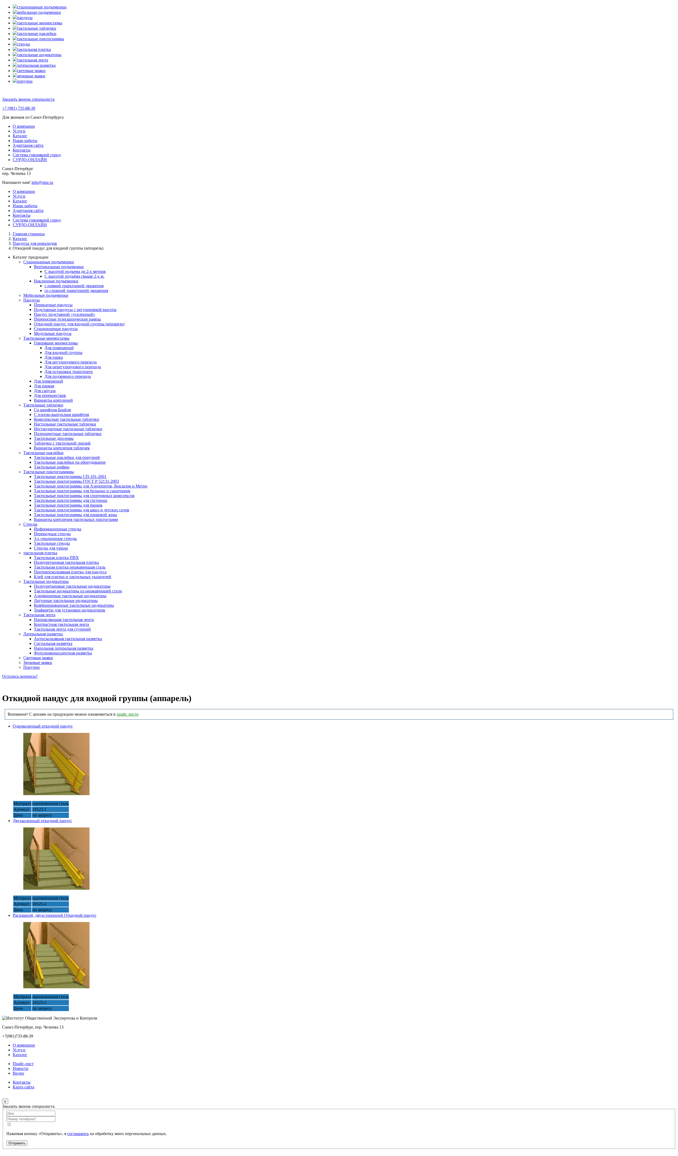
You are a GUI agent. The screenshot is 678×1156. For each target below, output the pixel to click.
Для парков (44, 386)
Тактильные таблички (43, 405)
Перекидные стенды (52, 534)
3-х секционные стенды (55, 538)
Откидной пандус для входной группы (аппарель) (79, 324)
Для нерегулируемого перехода (72, 367)
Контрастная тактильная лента (61, 624)
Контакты (21, 150)
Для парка (53, 357)
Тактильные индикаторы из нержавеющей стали (78, 591)
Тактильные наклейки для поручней (67, 457)
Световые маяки (38, 657)
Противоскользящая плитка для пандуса (70, 572)
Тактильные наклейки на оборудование (70, 462)
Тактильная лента (39, 615)
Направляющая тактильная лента (64, 619)
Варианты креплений (53, 400)
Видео (18, 1073)
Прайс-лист (23, 1063)
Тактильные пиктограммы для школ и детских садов (81, 510)
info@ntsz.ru (42, 182)
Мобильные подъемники (45, 295)
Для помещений (59, 348)
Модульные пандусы (53, 333)
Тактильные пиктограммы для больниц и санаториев (82, 491)
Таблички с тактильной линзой (62, 443)
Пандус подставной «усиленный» (64, 314)
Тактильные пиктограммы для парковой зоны (75, 514)
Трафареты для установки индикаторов (69, 610)
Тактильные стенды (52, 543)
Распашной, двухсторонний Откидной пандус (54, 915)
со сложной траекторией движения (76, 290)
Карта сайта (23, 1087)
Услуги (19, 131)
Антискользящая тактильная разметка (68, 638)
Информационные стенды (57, 529)
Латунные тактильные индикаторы (66, 600)
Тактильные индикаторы (46, 581)
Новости (20, 1068)
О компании (24, 126)
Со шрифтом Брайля (52, 410)
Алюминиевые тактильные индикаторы (70, 595)
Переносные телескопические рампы (67, 319)
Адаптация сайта (28, 145)
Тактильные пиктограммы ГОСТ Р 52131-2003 (76, 481)
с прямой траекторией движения (74, 286)
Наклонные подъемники (56, 281)
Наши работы (25, 140)
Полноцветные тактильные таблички (67, 433)
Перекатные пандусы (53, 305)
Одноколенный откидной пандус (43, 726)
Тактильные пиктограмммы (48, 472)
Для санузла (45, 390)
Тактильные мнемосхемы (46, 338)
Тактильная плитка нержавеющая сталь (69, 567)
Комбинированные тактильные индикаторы (74, 605)
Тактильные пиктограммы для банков (68, 505)
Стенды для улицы (51, 548)
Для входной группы (63, 352)
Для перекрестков (50, 395)
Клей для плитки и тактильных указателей (72, 576)
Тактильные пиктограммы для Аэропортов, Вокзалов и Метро (90, 486)
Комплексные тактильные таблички (66, 419)
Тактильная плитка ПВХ (56, 557)
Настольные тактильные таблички (65, 424)
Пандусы (31, 300)
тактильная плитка (40, 553)
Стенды (30, 524)
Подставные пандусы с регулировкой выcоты (75, 309)
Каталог (20, 136)
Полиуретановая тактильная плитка (66, 562)
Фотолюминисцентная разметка (63, 653)
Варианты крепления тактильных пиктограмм (76, 519)
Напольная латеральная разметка (63, 648)
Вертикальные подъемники (59, 266)
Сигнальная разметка (53, 643)
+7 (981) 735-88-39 (18, 108)
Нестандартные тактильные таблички (68, 429)
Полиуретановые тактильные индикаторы (72, 586)
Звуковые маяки (37, 662)
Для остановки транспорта (68, 371)
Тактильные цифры (51, 467)
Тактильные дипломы (54, 438)
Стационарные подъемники (48, 262)
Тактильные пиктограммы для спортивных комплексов (84, 495)
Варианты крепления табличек (62, 448)
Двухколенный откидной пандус (42, 820)
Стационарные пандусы (56, 328)
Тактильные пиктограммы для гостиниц (70, 500)
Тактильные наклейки (43, 452)
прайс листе (127, 714)
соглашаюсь (78, 1133)
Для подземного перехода (67, 376)
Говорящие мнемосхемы (56, 343)
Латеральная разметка (43, 634)
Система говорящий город (37, 155)
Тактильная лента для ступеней (62, 629)
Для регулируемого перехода (70, 362)
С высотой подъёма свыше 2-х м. (74, 276)
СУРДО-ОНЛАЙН (30, 159)
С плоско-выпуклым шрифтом (61, 414)
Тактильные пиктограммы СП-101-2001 (70, 476)
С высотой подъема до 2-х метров (75, 271)
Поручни (31, 667)
